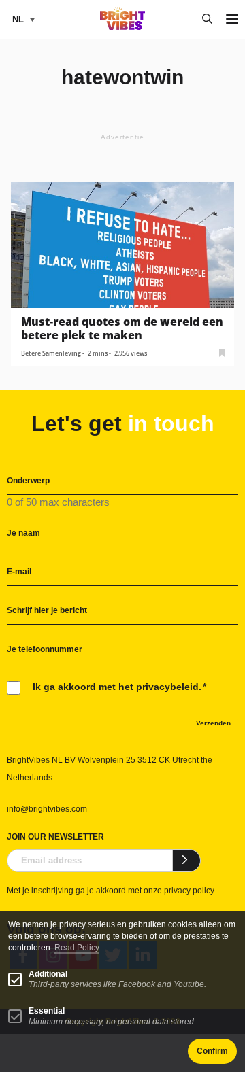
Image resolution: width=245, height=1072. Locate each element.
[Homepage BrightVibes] (123, 26)
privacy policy (189, 890)
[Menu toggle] (232, 20)
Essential (47, 1011)
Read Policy (76, 947)
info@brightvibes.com (47, 809)
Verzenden (213, 723)
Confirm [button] (212, 1051)
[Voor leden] (221, 352)
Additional (48, 974)
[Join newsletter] (187, 860)
